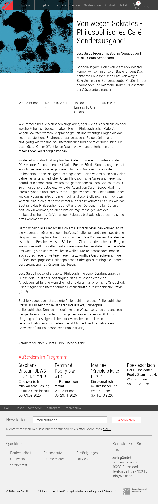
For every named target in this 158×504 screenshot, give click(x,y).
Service (75, 5)
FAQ (7, 408)
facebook (35, 408)
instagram (53, 408)
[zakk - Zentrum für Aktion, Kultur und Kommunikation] (7, 5)
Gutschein (17, 459)
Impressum (73, 408)
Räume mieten (54, 459)
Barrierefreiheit (20, 452)
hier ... (107, 429)
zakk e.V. (83, 459)
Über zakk (59, 5)
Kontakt (110, 5)
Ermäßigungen (87, 452)
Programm (25, 5)
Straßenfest (18, 465)
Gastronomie (92, 5)
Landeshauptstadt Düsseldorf (135, 491)
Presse (19, 408)
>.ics (47, 107)
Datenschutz (52, 452)
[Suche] (147, 5)
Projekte (44, 5)
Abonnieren (126, 420)
